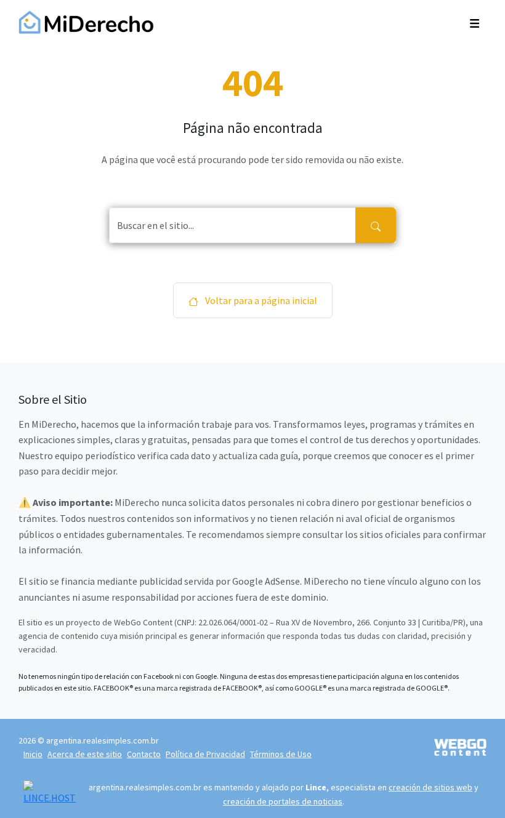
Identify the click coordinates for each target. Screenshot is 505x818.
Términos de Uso (281, 754)
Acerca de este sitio (84, 754)
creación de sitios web (430, 787)
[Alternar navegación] (475, 22)
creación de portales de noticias (282, 801)
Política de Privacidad (205, 754)
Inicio (32, 754)
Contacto (144, 754)
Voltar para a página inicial (260, 300)
